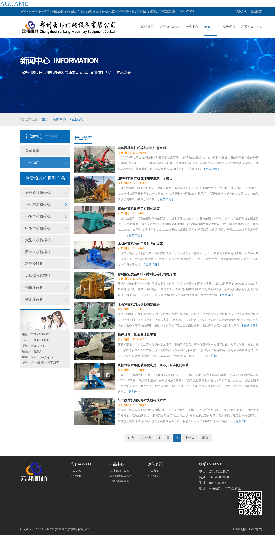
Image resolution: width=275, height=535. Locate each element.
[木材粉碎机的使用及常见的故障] (94, 255)
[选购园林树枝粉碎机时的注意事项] (94, 159)
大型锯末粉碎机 (38, 276)
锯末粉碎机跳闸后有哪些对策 (139, 208)
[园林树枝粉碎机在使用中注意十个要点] (94, 189)
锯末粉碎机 (34, 288)
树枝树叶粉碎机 (38, 192)
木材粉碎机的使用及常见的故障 (140, 243)
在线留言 (256, 11)
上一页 (146, 437)
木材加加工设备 (119, 471)
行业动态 (76, 119)
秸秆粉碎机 (34, 264)
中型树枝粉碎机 (38, 228)
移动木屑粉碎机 (38, 204)
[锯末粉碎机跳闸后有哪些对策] (94, 220)
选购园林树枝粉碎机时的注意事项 (142, 148)
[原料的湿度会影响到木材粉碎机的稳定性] (94, 285)
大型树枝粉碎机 (38, 240)
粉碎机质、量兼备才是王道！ (139, 334)
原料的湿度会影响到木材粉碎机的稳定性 (147, 274)
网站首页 (147, 27)
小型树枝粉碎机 (38, 216)
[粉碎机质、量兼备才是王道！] (94, 346)
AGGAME (14, 3)
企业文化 (76, 476)
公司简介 (76, 471)
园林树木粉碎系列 (121, 476)
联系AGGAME (251, 27)
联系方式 (241, 11)
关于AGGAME (169, 27)
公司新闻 (32, 151)
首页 (131, 437)
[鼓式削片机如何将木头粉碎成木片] (94, 411)
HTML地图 (239, 529)
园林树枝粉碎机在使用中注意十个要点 (145, 178)
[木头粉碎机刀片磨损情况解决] (94, 316)
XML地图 (255, 529)
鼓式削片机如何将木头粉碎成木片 (142, 400)
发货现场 (228, 27)
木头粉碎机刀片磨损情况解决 (139, 304)
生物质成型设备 (119, 480)
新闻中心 (210, 27)
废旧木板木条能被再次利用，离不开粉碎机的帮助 (153, 365)
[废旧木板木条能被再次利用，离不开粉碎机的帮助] (94, 376)
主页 (45, 119)
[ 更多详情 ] (211, 168)
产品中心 (192, 27)
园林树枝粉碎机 (38, 252)
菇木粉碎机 (34, 300)
